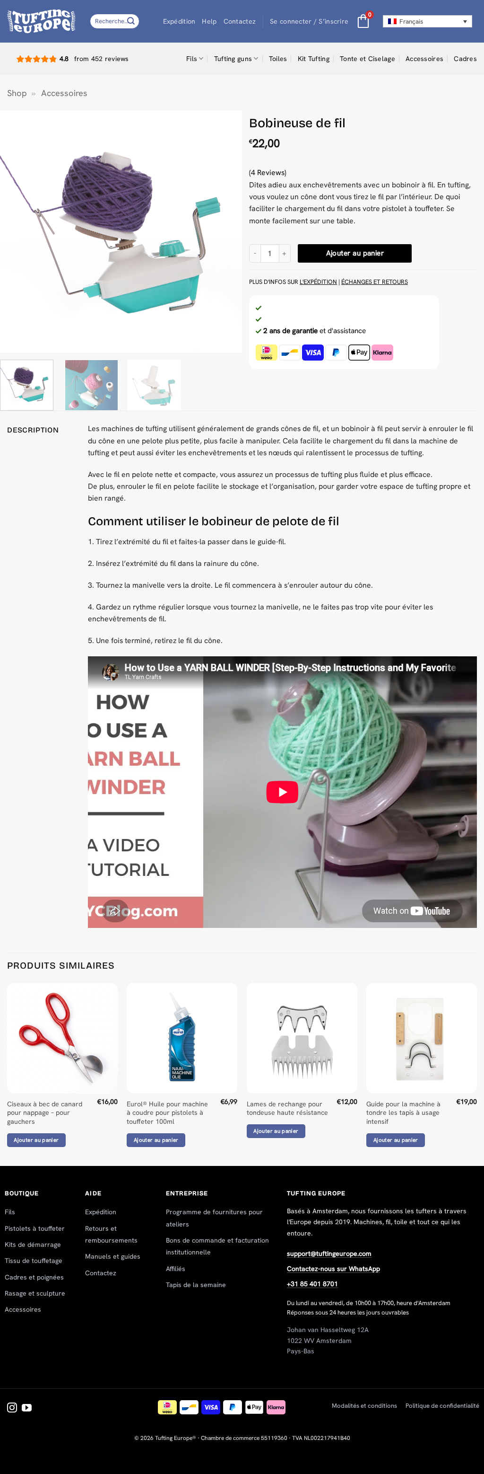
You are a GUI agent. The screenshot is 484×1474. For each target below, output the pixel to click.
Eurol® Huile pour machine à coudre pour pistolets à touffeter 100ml (167, 1113)
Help (209, 21)
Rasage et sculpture (35, 1293)
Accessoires (424, 58)
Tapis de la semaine (196, 1284)
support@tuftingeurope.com (329, 1253)
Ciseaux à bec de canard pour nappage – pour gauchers (44, 1113)
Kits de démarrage (33, 1244)
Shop (17, 93)
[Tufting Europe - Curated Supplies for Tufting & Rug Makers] (41, 21)
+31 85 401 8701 (312, 1284)
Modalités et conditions (364, 1406)
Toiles (278, 58)
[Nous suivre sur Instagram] (12, 1408)
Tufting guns (233, 58)
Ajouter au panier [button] (36, 1140)
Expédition (179, 21)
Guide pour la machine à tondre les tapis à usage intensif (403, 1113)
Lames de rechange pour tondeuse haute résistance (287, 1108)
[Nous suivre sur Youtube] (27, 1408)
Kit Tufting (313, 58)
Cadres (465, 58)
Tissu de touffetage (33, 1260)
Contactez (240, 21)
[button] (309, 21)
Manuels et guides (112, 1256)
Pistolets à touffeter (35, 1228)
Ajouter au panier (355, 253)
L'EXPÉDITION (318, 282)
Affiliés (175, 1268)
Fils (191, 58)
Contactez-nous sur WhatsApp (333, 1268)
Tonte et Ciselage (367, 58)
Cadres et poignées (34, 1277)
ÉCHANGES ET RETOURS (374, 282)
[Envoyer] (131, 21)
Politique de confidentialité (442, 1406)
